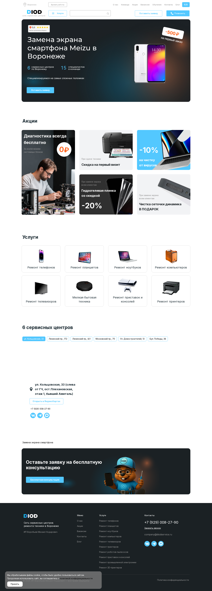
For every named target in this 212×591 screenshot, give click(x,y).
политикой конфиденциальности (76, 578)
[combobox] (87, 13)
